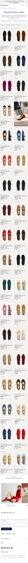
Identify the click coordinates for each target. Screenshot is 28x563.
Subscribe (6, 529)
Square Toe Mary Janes (19, 21)
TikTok (13, 533)
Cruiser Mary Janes (6, 21)
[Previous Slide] (1, 2)
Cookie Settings (11, 557)
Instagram (8, 533)
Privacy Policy (21, 555)
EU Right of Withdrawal (20, 557)
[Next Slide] (26, 2)
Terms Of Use (4, 557)
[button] (20, 5)
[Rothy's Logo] (4, 5)
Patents (14, 555)
